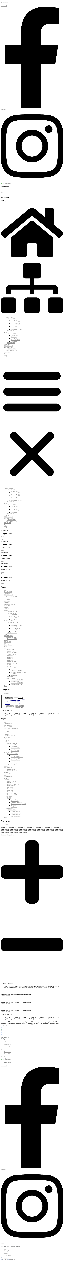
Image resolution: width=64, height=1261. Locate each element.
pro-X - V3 (14, 675)
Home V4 (10, 657)
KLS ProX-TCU (15, 340)
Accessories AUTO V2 (17, 680)
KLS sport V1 (14, 667)
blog (5, 590)
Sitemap (6, 640)
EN (7, 1258)
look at (2, 539)
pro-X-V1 (13, 673)
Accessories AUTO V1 (17, 683)
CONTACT (7, 356)
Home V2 (10, 660)
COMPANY (7, 352)
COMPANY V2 (11, 649)
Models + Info (14, 320)
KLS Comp (14, 337)
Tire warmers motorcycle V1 (18, 672)
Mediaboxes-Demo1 (9, 604)
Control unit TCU (15, 341)
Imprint (6, 643)
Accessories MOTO (12, 611)
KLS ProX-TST (15, 338)
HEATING (7, 344)
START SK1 (10, 651)
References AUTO (12, 639)
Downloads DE (8, 593)
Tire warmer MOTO (12, 613)
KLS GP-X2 (14, 326)
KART (12, 327)
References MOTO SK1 (13, 652)
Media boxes (7, 605)
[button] (32, 422)
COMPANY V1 (11, 654)
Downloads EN (8, 592)
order (5, 355)
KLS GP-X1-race (15, 323)
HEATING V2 (11, 655)
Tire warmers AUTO (12, 622)
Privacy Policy (8, 645)
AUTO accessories (12, 633)
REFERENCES (8, 636)
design (5, 646)
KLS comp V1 (14, 669)
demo (5, 686)
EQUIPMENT (11, 331)
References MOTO (12, 637)
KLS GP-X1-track (15, 321)
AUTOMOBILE (11, 349)
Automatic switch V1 (16, 670)
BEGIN (6, 634)
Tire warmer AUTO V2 (17, 681)
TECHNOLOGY (8, 346)
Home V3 (10, 658)
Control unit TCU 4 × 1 (17, 329)
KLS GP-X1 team (15, 324)
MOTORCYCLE (12, 350)
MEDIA (6, 607)
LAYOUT (7, 648)
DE (14, 1259)
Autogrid (6, 602)
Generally (6, 693)
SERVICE (7, 353)
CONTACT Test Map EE (11, 596)
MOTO (6, 610)
